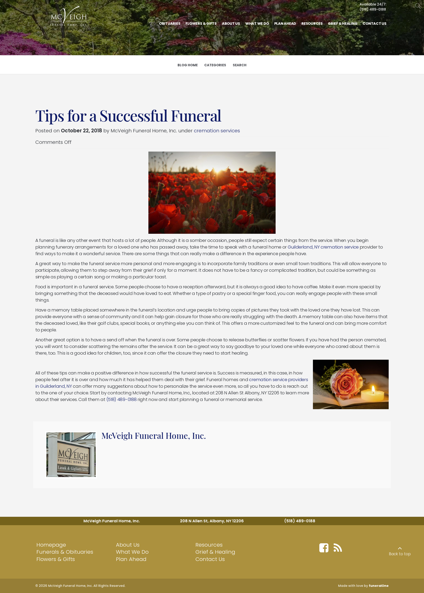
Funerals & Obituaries (64, 551)
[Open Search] (418, 6)
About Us (128, 544)
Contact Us (210, 559)
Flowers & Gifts (55, 559)
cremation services (217, 130)
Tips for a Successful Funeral (128, 115)
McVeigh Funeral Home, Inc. (153, 435)
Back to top (400, 554)
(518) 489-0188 (373, 9)
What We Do (132, 551)
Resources (209, 544)
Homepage (51, 544)
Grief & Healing (215, 551)
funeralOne (379, 585)
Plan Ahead (131, 559)
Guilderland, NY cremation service (323, 247)
